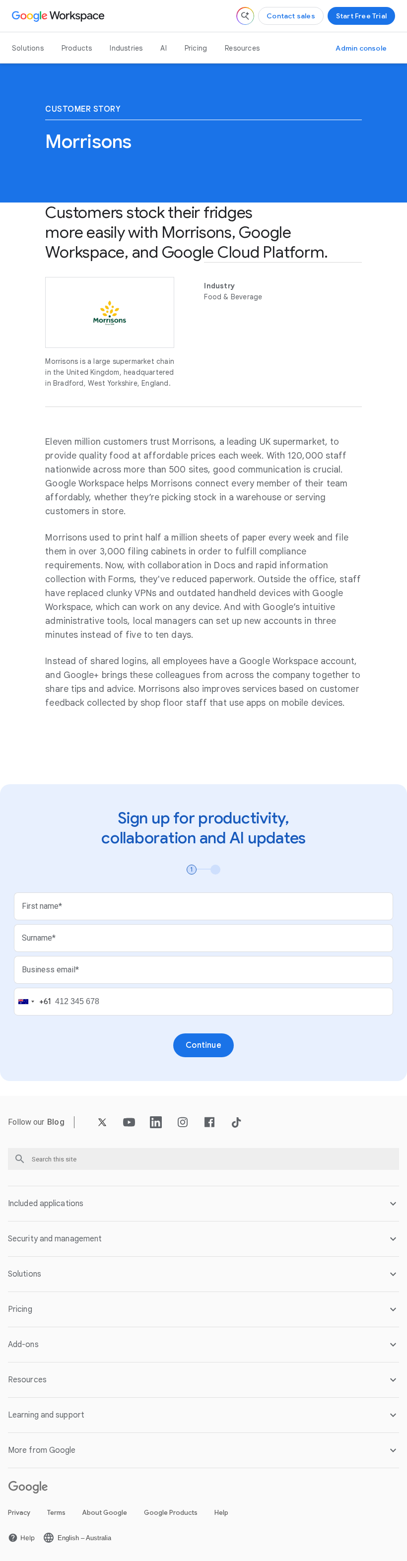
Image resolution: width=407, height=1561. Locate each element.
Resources (242, 48)
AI (163, 48)
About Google (104, 1512)
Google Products (171, 1512)
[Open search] (245, 16)
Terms (56, 1512)
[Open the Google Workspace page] (59, 16)
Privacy (19, 1512)
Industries (126, 48)
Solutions (28, 48)
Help (221, 1512)
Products (77, 48)
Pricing (196, 48)
